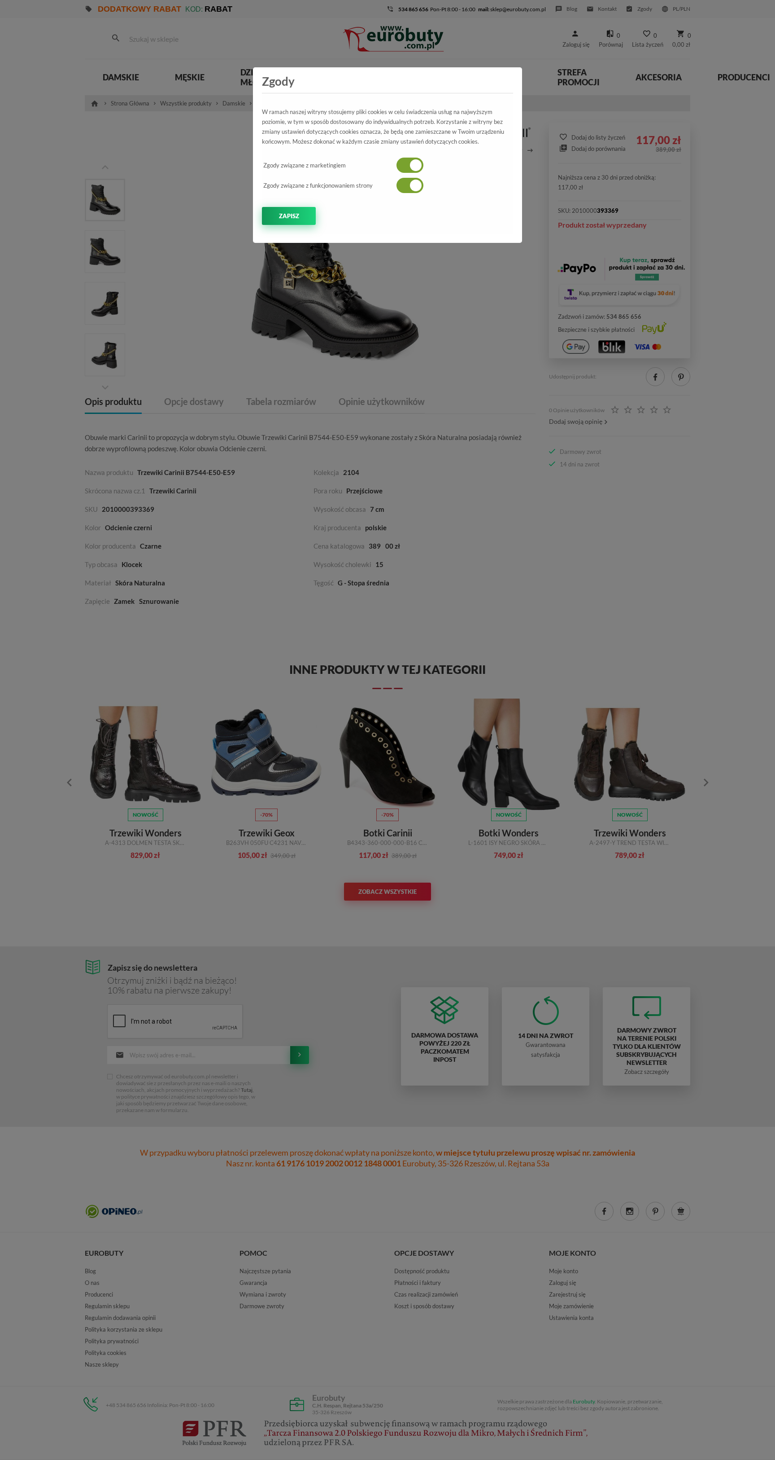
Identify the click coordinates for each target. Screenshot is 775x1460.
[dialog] (387, 730)
